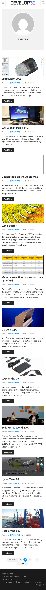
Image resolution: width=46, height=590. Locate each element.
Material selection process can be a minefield (22, 279)
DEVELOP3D (15, 83)
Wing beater (9, 226)
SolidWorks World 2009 (15, 428)
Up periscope (9, 330)
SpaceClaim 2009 (11, 79)
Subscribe (27, 582)
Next (22, 563)
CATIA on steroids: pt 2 (15, 128)
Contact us (38, 582)
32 (37, 560)
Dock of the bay (11, 531)
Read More (8, 101)
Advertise (18, 582)
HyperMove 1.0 (10, 479)
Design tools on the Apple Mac (20, 177)
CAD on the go (10, 379)
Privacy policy (39, 585)
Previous (12, 560)
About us (9, 582)
